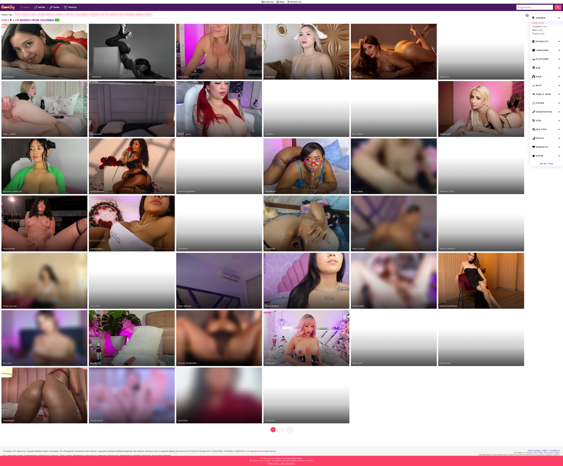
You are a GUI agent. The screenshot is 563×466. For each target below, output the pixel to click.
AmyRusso (270, 76)
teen (121, 14)
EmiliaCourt (8, 76)
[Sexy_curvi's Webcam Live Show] (394, 338)
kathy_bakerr (358, 248)
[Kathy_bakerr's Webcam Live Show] (394, 223)
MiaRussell (445, 134)
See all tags (546, 163)
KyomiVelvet (9, 248)
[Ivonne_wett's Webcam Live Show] (394, 281)
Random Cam (296, 2)
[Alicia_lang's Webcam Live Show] (219, 52)
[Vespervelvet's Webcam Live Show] (132, 395)
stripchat (69, 14)
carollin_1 (270, 134)
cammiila (269, 420)
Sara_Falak (357, 191)
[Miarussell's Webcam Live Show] (481, 109)
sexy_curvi (357, 363)
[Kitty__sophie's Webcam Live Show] (44, 109)
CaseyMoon (270, 191)
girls (5, 20)
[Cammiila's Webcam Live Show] (306, 395)
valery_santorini (447, 248)
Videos (282, 2)
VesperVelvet (96, 420)
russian (50, 14)
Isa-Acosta (183, 420)
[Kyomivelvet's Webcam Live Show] (44, 223)
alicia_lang (183, 76)
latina (41, 14)
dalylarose (445, 363)
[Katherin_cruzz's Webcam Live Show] (481, 166)
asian (17, 14)
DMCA (545, 450)
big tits (104, 14)
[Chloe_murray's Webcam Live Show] (44, 281)
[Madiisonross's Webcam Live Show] (132, 166)
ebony (59, 14)
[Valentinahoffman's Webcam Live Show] (481, 281)
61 (290, 429)
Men (537, 30)
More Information (288, 463)
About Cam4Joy (534, 450)
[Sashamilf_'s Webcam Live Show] (219, 223)
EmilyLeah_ (270, 363)
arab (33, 14)
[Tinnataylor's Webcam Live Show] (44, 395)
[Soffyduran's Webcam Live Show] (132, 52)
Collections (269, 2)
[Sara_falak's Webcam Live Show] (394, 166)
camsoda (94, 14)
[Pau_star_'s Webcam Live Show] (44, 338)
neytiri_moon (184, 134)
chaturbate (82, 14)
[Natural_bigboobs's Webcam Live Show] (219, 166)
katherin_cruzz (447, 191)
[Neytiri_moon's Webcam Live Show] (219, 109)
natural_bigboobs (186, 191)
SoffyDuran (95, 76)
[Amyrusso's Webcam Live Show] (306, 52)
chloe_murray (10, 306)
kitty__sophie (9, 134)
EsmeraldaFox (272, 306)
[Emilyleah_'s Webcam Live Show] (306, 338)
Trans (538, 33)
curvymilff (270, 248)
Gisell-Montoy (184, 306)
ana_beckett (96, 134)
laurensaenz (96, 248)
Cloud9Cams (555, 450)
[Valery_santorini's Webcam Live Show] (481, 223)
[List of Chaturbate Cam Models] (255, 26)
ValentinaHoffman (448, 306)
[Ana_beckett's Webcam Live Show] (132, 109)
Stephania (357, 76)
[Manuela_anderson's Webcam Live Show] (44, 166)
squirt (148, 14)
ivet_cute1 (95, 306)
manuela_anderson (12, 191)
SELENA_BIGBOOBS (187, 363)
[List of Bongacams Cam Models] (343, 25)
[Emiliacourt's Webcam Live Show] (44, 52)
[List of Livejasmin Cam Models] (80, 26)
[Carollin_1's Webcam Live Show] (306, 109)
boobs (114, 14)
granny (139, 14)
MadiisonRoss (97, 191)
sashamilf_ (183, 248)
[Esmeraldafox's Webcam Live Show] (306, 281)
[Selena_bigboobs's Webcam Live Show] (219, 338)
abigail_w (444, 76)
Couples (539, 26)
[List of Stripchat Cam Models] (343, 140)
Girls (538, 22)
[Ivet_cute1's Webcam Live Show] (132, 281)
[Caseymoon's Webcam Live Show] (306, 166)
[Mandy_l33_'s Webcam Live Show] (132, 338)
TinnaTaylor (9, 420)
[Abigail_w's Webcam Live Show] (481, 52)
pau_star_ (7, 363)
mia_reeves (357, 134)
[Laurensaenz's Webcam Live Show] (132, 223)
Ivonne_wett (358, 306)
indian (25, 14)
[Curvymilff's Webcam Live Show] (306, 223)
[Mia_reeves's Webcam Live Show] (394, 109)
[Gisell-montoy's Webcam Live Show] (219, 281)
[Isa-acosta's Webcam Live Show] (219, 395)
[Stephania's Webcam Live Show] (394, 52)
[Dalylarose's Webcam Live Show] (481, 338)
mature (129, 14)
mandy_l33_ (96, 363)
